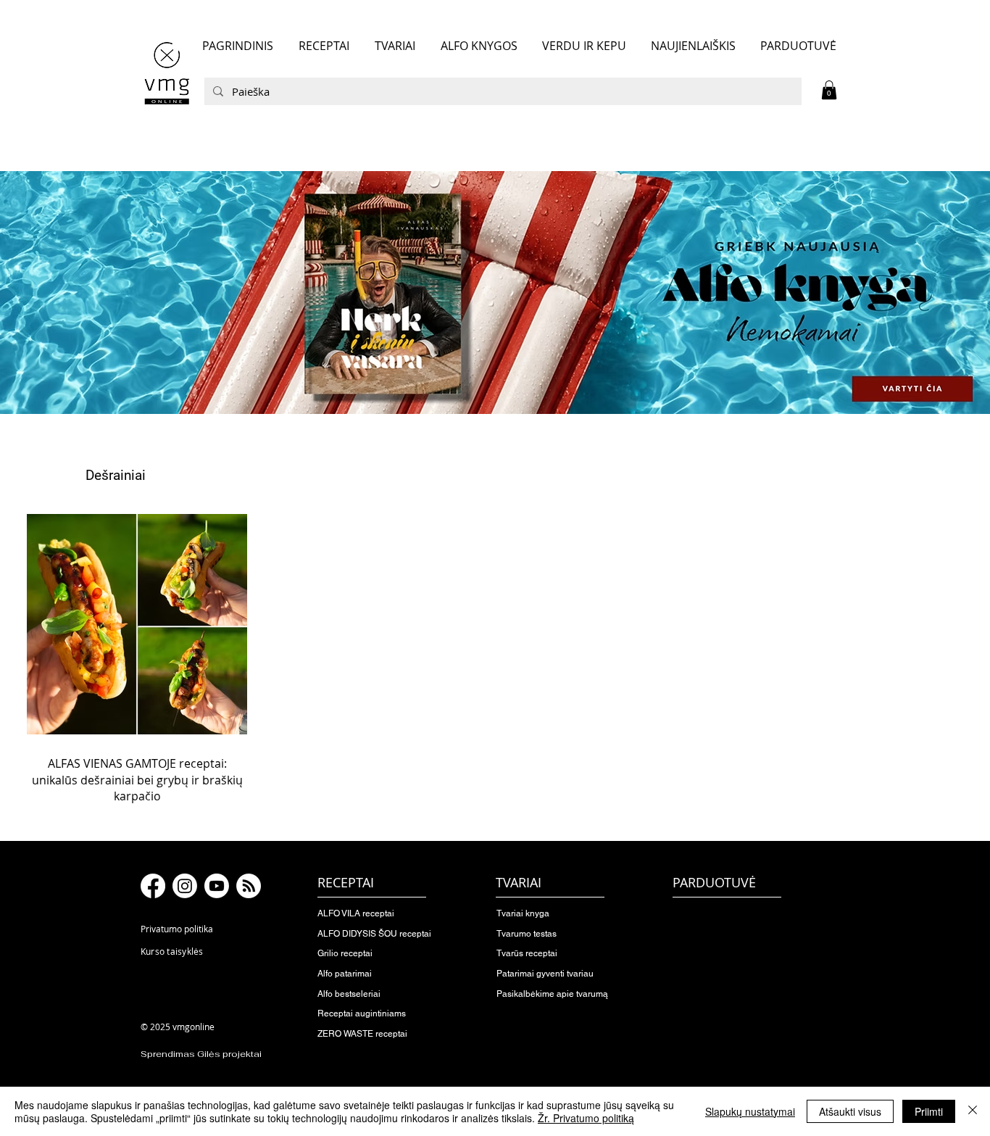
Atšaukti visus (850, 1111)
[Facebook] (153, 886)
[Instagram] (184, 886)
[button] (829, 89)
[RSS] (248, 886)
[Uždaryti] (972, 1111)
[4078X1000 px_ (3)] (495, 292)
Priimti (929, 1111)
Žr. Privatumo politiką (586, 1118)
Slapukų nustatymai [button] (750, 1111)
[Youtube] (216, 886)
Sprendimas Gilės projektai (201, 1054)
